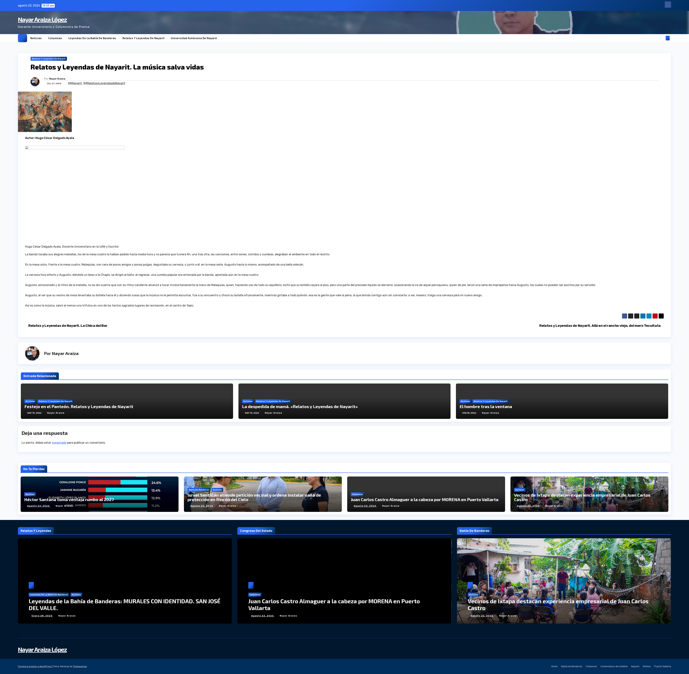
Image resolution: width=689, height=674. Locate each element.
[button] (662, 38)
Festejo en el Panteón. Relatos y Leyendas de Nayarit (78, 406)
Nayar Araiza (57, 78)
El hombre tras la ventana (486, 406)
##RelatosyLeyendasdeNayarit (104, 83)
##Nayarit (75, 83)
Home (554, 666)
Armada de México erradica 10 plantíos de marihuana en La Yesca (556, 607)
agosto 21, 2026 (482, 615)
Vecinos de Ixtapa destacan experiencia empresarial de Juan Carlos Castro (582, 497)
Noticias (36, 38)
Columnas (55, 38)
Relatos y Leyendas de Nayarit (144, 38)
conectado (59, 442)
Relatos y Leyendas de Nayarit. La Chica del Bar (67, 326)
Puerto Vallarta (662, 666)
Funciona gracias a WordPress (35, 666)
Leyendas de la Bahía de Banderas (92, 38)
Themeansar (80, 666)
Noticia (647, 666)
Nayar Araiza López (42, 19)
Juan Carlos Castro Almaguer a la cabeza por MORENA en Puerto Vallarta (424, 499)
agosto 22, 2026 (38, 506)
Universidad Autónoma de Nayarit (194, 38)
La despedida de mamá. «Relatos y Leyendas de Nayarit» (300, 406)
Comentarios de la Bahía (614, 666)
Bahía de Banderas (199, 490)
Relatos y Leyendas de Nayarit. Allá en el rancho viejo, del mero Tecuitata (600, 326)
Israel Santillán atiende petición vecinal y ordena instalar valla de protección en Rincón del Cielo (254, 497)
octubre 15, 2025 (43, 615)
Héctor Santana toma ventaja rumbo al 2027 (69, 499)
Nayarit (635, 666)
